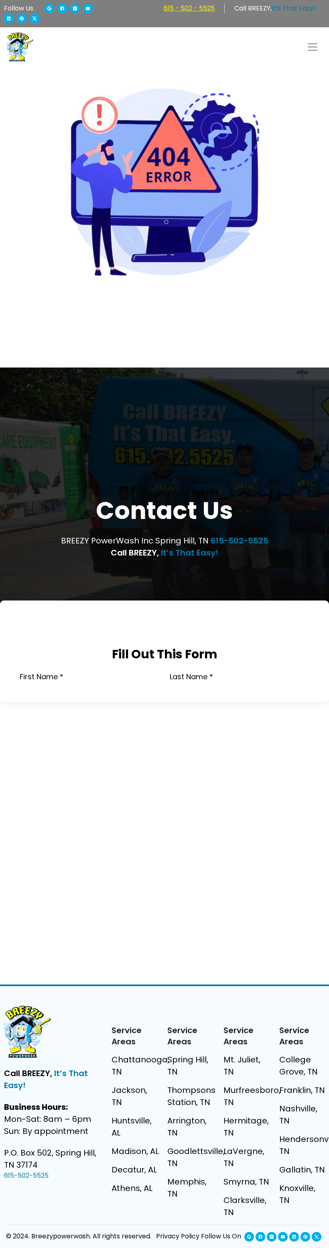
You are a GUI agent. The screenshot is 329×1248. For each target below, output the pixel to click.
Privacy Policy (177, 1236)
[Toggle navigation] (313, 47)
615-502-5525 (239, 540)
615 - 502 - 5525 (189, 8)
